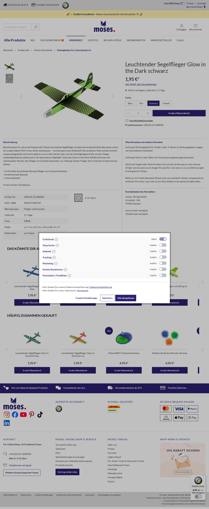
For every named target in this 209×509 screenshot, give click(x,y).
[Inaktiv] (163, 245)
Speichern (107, 298)
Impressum (82, 290)
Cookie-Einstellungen (86, 298)
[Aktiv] (163, 239)
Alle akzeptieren (125, 298)
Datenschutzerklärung (100, 287)
